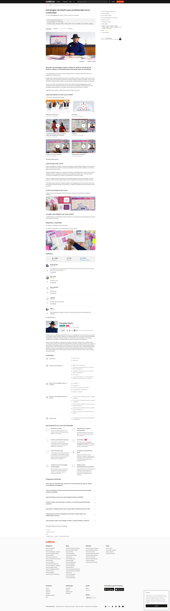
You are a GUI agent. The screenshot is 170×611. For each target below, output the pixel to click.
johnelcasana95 (54, 264)
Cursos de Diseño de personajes (73, 570)
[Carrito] (109, 2)
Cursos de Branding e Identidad (73, 569)
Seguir (63, 330)
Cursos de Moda (49, 560)
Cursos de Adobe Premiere (91, 562)
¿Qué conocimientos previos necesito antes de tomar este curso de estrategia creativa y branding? (68, 491)
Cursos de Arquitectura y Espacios (53, 558)
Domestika (68, 588)
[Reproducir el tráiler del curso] (70, 46)
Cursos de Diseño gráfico (71, 555)
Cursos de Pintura (70, 567)
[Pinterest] (116, 606)
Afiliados (67, 590)
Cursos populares (109, 551)
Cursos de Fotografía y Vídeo (52, 553)
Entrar (113, 1)
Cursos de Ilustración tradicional (73, 548)
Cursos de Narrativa (70, 576)
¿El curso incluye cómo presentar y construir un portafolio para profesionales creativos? (68, 503)
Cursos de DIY (69, 557)
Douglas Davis (55, 15)
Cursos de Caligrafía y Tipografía (53, 565)
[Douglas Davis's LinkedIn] (74, 330)
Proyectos (65, 1)
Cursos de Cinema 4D (90, 557)
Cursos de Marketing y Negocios (53, 551)
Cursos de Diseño (49, 555)
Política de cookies (80, 606)
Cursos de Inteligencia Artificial (52, 569)
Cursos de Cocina (49, 570)
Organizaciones (69, 591)
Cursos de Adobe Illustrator (92, 550)
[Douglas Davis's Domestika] (67, 330)
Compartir (82, 61)
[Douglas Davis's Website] (77, 330)
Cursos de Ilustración (50, 548)
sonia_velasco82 (54, 287)
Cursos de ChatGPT (90, 560)
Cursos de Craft (49, 550)
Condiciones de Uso (59, 606)
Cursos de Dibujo (69, 551)
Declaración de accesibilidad (91, 606)
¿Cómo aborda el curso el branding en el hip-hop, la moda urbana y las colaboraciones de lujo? (66, 514)
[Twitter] (112, 606)
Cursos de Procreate (90, 551)
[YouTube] (123, 606)
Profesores (68, 593)
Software (88, 546)
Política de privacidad (70, 606)
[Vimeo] (119, 606)
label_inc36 (53, 276)
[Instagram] (109, 606)
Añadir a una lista (91, 61)
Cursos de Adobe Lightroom (92, 555)
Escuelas (48, 593)
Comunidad (63, 28)
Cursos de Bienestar (50, 572)
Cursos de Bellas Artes (71, 558)
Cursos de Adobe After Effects (92, 553)
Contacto (88, 590)
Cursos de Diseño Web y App (52, 563)
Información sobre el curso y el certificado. (57, 526)
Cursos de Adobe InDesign (91, 558)
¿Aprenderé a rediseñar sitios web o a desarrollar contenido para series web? (68, 509)
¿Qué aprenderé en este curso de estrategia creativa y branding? (64, 497)
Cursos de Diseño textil (71, 562)
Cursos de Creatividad (71, 577)
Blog (47, 596)
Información (48, 28)
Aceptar (156, 605)
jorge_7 (52, 308)
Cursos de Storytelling (70, 574)
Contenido (55, 28)
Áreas (67, 546)
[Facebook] (105, 606)
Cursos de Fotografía (70, 563)
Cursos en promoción (110, 553)
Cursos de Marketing (70, 565)
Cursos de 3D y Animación (51, 557)
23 (60, 20)
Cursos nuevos (109, 548)
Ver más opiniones (50, 317)
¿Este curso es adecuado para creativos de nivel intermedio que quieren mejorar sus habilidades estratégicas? (69, 484)
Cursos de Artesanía (70, 553)
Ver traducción (53, 272)
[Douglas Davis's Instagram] (72, 330)
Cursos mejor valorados (111, 550)
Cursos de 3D (69, 572)
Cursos (58, 1)
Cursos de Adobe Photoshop (92, 548)
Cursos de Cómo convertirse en (52, 574)
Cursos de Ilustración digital (72, 550)
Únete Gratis (120, 1)
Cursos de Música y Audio (51, 567)
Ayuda (87, 588)
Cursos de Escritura (50, 562)
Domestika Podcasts (50, 595)
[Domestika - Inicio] (46, 5)
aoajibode (52, 297)
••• (73, 1)
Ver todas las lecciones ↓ (52, 159)
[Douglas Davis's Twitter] (70, 330)
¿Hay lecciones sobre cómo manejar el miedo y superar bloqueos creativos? (67, 520)
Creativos (48, 591)
